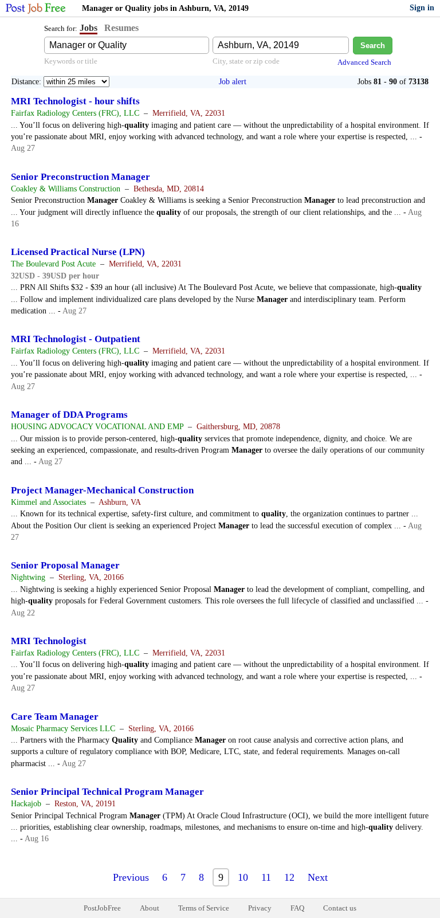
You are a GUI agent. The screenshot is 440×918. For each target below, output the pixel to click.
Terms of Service (203, 908)
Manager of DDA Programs (69, 414)
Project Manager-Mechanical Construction (102, 490)
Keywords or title (70, 61)
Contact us (339, 908)
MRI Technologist (49, 640)
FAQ (297, 908)
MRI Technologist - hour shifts (75, 101)
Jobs (88, 28)
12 (289, 877)
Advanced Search (364, 62)
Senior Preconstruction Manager (80, 176)
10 (243, 877)
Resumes (121, 28)
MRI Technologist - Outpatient (75, 339)
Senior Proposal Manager (65, 565)
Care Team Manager (55, 716)
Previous (131, 877)
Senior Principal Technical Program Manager (107, 791)
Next (318, 877)
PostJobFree (102, 908)
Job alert (232, 81)
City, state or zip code (246, 61)
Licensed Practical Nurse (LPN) (78, 251)
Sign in (422, 7)
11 (266, 877)
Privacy (260, 908)
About (149, 908)
